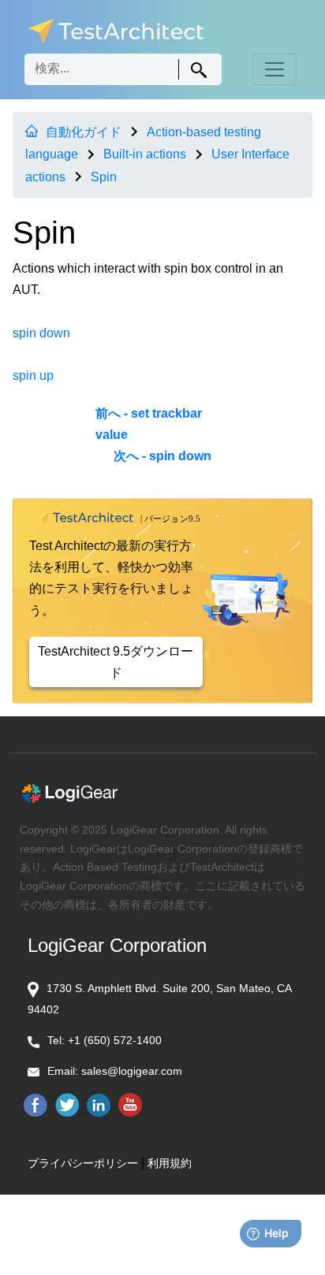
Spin (104, 177)
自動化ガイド (83, 132)
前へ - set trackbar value (148, 424)
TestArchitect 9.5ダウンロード (115, 662)
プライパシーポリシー (83, 1163)
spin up (33, 375)
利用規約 (170, 1163)
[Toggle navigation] (274, 69)
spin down (41, 333)
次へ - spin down (162, 456)
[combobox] (123, 69)
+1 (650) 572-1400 (115, 1040)
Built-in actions (144, 154)
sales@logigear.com (131, 1071)
